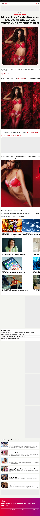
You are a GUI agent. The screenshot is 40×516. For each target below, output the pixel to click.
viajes (36, 507)
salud (25, 507)
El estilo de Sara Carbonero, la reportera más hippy (10, 338)
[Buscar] (36, 3)
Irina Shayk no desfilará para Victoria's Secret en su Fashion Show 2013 (23, 461)
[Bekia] (2, 0)
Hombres (29, 503)
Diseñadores (13, 503)
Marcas (33, 503)
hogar (32, 507)
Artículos (8, 503)
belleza (8, 507)
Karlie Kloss (11, 135)
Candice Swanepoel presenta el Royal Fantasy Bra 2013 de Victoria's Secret (23, 453)
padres (15, 507)
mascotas (21, 507)
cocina (12, 507)
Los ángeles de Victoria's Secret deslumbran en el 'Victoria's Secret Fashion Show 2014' (23, 477)
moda (6, 507)
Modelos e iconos (4, 505)
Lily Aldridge (6, 135)
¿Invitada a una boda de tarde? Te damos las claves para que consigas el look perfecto (17, 332)
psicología (28, 507)
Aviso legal (3, 509)
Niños (25, 503)
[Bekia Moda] (4, 3)
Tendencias (22, 12)
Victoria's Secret (21, 78)
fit (34, 507)
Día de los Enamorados (24, 76)
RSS (23, 509)
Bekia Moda (18, 12)
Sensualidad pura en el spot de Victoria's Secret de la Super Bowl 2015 (23, 485)
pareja (18, 507)
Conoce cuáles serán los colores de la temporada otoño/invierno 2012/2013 (15, 334)
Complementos (20, 503)
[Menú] (38, 3)
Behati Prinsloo (18, 135)
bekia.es (2, 507)
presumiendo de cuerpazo (12, 154)
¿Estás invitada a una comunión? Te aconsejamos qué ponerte (13, 336)
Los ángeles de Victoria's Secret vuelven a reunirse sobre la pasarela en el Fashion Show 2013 (23, 444)
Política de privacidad (10, 509)
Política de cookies (17, 509)
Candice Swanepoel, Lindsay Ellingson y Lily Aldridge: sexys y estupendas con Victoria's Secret (22, 469)
